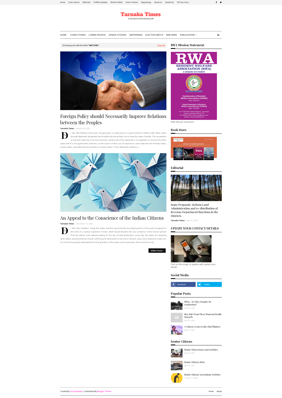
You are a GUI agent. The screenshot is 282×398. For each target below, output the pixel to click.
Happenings (146, 2)
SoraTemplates (76, 391)
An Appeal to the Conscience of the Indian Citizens (112, 218)
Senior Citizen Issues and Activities (201, 349)
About (219, 391)
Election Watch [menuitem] (154, 34)
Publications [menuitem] (187, 34)
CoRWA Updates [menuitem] (97, 34)
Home (62, 2)
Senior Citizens (132, 2)
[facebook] (216, 2)
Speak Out (169, 2)
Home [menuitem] (63, 34)
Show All (161, 45)
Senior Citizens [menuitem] (117, 34)
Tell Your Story (183, 2)
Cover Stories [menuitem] (78, 34)
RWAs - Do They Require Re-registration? (198, 303)
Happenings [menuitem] (135, 34)
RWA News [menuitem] (171, 34)
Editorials (86, 2)
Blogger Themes (104, 391)
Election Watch (117, 2)
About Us (158, 2)
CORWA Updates (100, 2)
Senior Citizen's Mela (194, 362)
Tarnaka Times (67, 128)
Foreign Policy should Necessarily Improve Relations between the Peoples (113, 119)
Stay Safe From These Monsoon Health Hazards (202, 316)
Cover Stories (74, 2)
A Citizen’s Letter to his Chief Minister (202, 326)
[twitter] (220, 2)
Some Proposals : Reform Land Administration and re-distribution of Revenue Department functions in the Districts (194, 210)
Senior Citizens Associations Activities (202, 374)
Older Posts (156, 250)
